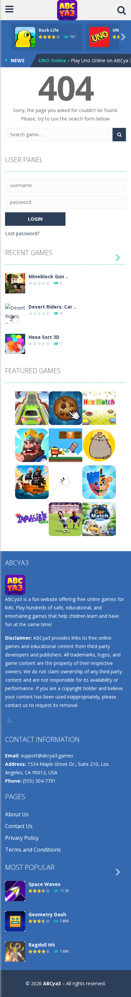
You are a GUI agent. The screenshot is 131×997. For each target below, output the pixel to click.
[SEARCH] (119, 134)
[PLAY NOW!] (25, 36)
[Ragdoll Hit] (15, 951)
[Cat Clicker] (99, 444)
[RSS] (10, 721)
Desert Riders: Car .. (52, 307)
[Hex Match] (99, 407)
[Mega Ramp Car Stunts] (32, 407)
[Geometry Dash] (15, 921)
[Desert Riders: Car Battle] (15, 320)
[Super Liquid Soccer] (65, 518)
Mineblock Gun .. (48, 276)
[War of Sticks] (65, 481)
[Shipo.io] (32, 481)
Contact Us (19, 826)
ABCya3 (52, 983)
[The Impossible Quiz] (32, 518)
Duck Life (49, 30)
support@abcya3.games (47, 755)
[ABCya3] (67, 9)
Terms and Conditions (33, 849)
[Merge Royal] (32, 444)
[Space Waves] (15, 890)
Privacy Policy (22, 838)
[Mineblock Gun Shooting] (15, 283)
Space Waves (44, 884)
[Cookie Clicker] (65, 407)
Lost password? (22, 233)
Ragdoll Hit (42, 944)
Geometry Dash (47, 914)
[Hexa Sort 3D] (15, 343)
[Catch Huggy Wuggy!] (99, 481)
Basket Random (58, 62)
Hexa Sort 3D (44, 337)
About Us (17, 814)
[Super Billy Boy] (65, 444)
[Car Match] (99, 518)
